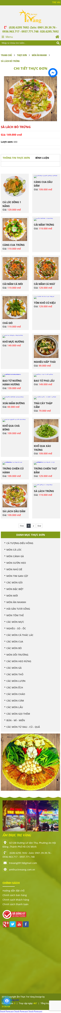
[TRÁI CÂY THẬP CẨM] (46, 398)
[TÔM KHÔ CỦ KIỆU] (46, 297)
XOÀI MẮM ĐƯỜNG (14, 403)
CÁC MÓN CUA (14, 641)
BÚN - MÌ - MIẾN (15, 720)
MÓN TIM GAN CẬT (17, 576)
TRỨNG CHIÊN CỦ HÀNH (13, 470)
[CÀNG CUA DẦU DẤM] (46, 176)
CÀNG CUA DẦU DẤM (43, 183)
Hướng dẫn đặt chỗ (13, 890)
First (22, 526)
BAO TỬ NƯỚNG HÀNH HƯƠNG (12, 382)
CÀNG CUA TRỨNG (14, 245)
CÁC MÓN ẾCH (14, 687)
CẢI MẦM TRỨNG (44, 224)
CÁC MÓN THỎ (14, 674)
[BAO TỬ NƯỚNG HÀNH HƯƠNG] (15, 375)
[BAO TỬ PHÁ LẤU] (46, 375)
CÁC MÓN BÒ (14, 648)
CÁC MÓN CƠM (15, 700)
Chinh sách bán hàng (15, 895)
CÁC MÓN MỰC (15, 621)
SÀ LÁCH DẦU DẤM (14, 511)
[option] (30, 98)
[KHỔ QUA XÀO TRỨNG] (46, 430)
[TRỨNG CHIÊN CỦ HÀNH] (15, 463)
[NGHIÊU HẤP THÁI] (46, 346)
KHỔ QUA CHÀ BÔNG (11, 427)
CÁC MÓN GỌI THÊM (18, 713)
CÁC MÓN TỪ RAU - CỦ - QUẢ (23, 726)
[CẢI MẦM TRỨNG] (46, 219)
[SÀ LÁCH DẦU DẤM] (15, 495)
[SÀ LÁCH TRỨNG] (46, 485)
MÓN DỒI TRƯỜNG (17, 654)
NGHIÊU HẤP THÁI (45, 361)
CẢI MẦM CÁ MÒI (13, 284)
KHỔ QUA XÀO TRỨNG (42, 447)
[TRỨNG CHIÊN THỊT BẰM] (46, 463)
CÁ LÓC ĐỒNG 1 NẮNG (12, 204)
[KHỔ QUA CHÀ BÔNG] (15, 420)
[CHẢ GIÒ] (15, 307)
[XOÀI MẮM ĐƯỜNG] (15, 398)
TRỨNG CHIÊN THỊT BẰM (45, 470)
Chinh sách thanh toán (15, 904)
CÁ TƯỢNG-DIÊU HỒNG (19, 543)
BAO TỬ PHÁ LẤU (44, 380)
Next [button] (56, 762)
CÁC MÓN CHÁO (15, 694)
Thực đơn (22, 55)
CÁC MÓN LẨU (14, 707)
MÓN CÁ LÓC (14, 549)
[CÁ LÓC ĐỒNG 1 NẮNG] (15, 186)
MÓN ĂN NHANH (39, 55)
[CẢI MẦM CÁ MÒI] (15, 268)
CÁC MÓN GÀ (14, 667)
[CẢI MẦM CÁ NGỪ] (46, 268)
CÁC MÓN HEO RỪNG (18, 661)
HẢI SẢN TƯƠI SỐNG (18, 608)
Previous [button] (4, 762)
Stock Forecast (7, 1011)
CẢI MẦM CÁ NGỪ (44, 284)
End (39, 526)
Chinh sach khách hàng (16, 899)
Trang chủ (6, 55)
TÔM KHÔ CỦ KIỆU (45, 302)
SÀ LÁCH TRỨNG (44, 491)
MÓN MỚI (12, 595)
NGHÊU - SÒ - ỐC (16, 628)
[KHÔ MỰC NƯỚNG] (15, 336)
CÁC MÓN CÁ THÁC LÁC (19, 635)
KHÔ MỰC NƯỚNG (13, 341)
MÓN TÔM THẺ (15, 615)
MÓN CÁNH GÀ (15, 556)
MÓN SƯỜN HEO (16, 562)
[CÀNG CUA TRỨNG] (15, 229)
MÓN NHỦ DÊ (14, 569)
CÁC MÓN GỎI (14, 582)
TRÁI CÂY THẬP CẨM (43, 405)
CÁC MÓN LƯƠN (15, 681)
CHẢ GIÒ (8, 323)
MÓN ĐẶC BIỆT (14, 589)
